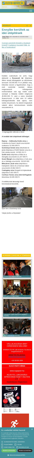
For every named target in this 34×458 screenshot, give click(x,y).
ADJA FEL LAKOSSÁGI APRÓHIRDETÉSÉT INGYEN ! (17, 377)
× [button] (32, 429)
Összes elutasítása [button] (25, 450)
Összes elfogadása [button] (9, 450)
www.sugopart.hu (17, 371)
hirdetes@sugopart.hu (17, 357)
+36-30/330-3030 (17, 360)
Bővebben (21, 438)
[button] (17, 455)
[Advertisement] (17, 18)
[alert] (17, 442)
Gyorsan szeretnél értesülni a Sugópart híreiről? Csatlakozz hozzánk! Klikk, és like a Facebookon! (16, 45)
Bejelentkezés (12, 382)
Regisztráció (22, 382)
